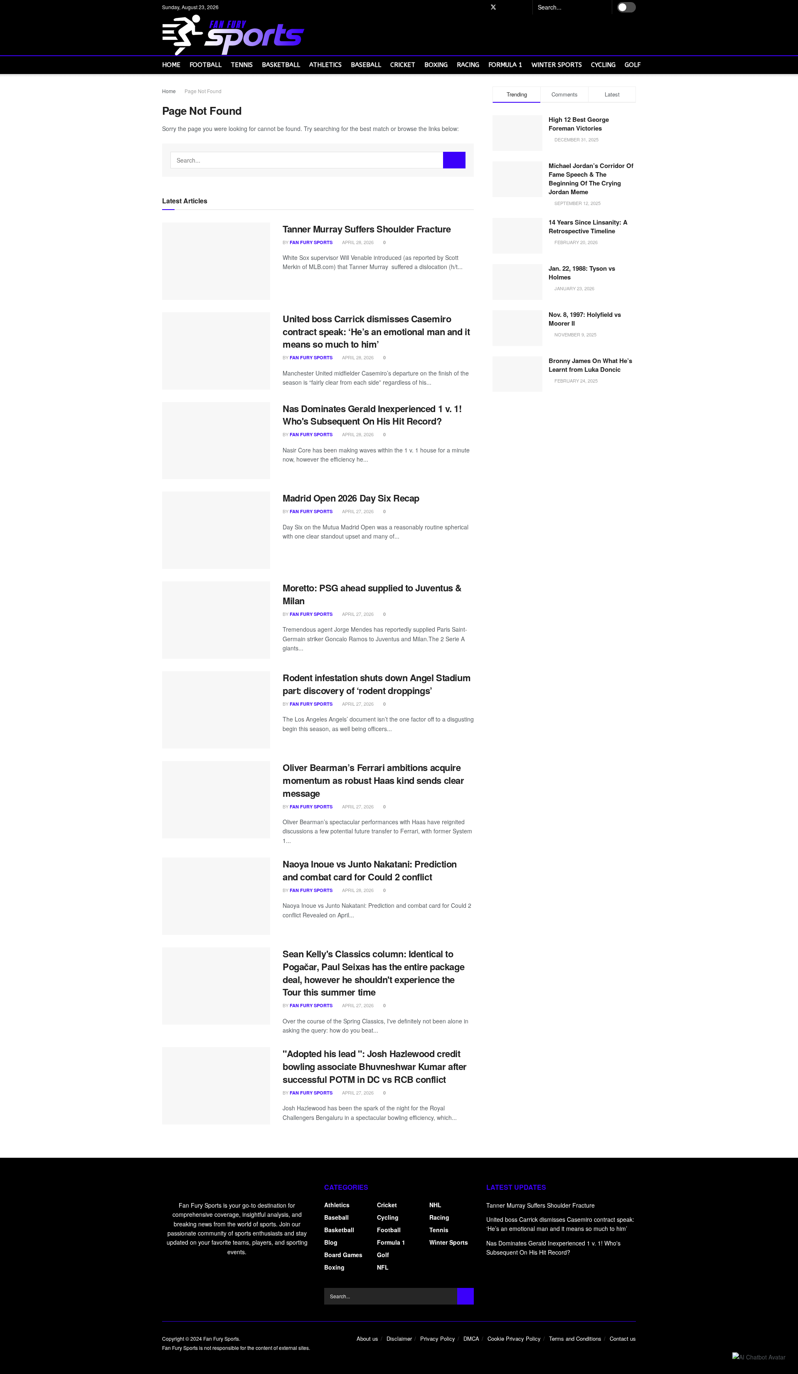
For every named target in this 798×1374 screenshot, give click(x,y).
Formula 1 (505, 65)
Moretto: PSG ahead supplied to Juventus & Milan (372, 594)
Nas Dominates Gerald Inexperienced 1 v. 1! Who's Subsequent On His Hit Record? (372, 415)
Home (171, 65)
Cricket (402, 65)
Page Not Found (203, 90)
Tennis (242, 65)
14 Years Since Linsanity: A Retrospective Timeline (588, 226)
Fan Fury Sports (311, 242)
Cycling (603, 65)
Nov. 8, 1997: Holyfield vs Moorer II (585, 319)
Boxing (436, 65)
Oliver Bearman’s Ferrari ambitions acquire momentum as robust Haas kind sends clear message (373, 780)
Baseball (366, 65)
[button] (759, 1356)
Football (206, 65)
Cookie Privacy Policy (514, 1338)
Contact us (623, 1338)
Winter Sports (557, 65)
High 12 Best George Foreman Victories (579, 124)
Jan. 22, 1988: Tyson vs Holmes (582, 273)
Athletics (325, 65)
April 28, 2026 (357, 242)
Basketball (281, 65)
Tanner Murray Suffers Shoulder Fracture (367, 228)
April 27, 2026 (357, 511)
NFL (383, 1267)
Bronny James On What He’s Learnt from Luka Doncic (590, 365)
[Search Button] (602, 7)
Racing (468, 65)
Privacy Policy (437, 1338)
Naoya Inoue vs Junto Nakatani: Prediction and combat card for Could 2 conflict (370, 870)
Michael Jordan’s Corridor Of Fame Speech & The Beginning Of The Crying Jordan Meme (591, 178)
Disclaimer (399, 1338)
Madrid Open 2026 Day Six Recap (351, 497)
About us (367, 1338)
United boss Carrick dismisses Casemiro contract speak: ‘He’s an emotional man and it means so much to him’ (376, 331)
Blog (330, 1242)
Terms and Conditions (575, 1338)
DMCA (471, 1338)
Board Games (343, 1254)
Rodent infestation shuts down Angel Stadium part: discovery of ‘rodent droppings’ (376, 684)
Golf (632, 65)
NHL (435, 1205)
